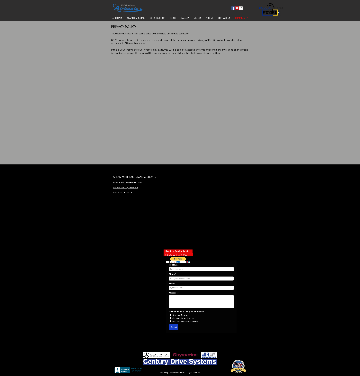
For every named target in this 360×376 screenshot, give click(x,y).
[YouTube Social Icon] (237, 8)
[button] (178, 260)
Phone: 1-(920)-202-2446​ (125, 187)
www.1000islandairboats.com (127, 182)
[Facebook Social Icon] (233, 8)
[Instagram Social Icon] (241, 8)
